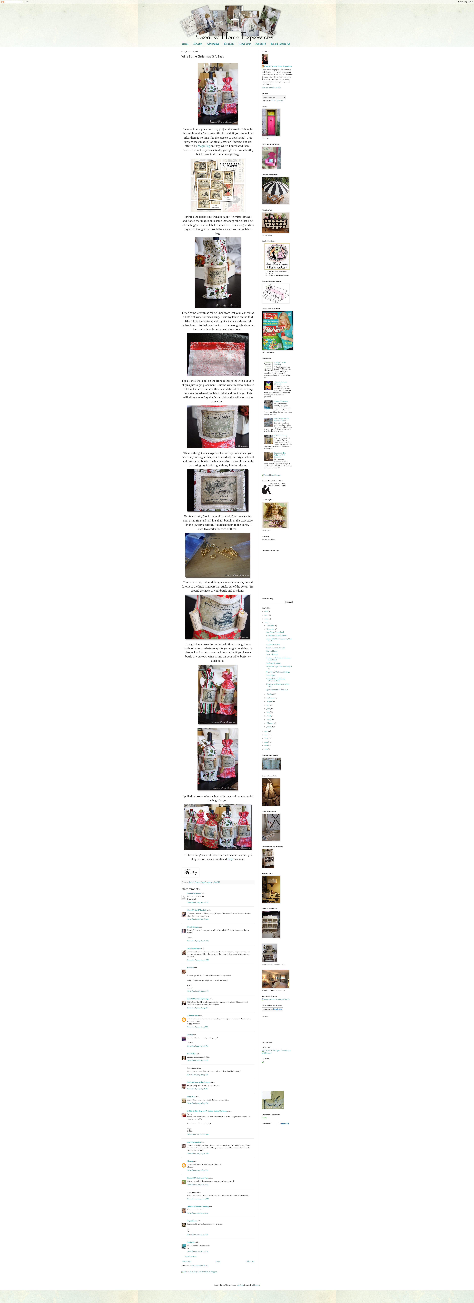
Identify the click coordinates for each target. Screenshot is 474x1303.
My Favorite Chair (273, 644)
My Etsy (197, 44)
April (269, 716)
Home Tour (245, 44)
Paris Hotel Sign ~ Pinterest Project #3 (279, 668)
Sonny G (190, 967)
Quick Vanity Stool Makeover (277, 690)
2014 (266, 619)
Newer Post (186, 1261)
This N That (191, 1054)
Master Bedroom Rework (275, 648)
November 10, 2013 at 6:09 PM (198, 1199)
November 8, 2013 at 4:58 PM (197, 1060)
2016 (266, 611)
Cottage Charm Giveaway (280, 363)
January (269, 727)
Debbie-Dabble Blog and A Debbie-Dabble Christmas (207, 1111)
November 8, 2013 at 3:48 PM (197, 1046)
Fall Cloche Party (280, 436)
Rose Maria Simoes (194, 893)
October (270, 694)
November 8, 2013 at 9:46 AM (198, 960)
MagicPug (204, 145)
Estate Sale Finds (272, 654)
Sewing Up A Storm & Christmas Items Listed (278, 659)
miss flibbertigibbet (194, 1142)
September (271, 698)
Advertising (213, 44)
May (268, 712)
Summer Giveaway (281, 401)
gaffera (240, 1285)
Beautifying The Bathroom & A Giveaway (280, 455)
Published (261, 44)
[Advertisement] (273, 1077)
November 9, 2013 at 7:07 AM (197, 1134)
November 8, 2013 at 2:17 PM (197, 1027)
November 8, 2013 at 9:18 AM (197, 919)
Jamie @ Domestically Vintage (198, 999)
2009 (266, 742)
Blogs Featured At (280, 44)
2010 (266, 738)
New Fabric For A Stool (275, 632)
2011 (266, 735)
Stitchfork (190, 1242)
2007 (266, 749)
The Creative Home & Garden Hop (277, 685)
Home (185, 44)
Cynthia (190, 1035)
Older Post (250, 1261)
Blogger (256, 1285)
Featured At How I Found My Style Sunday (279, 640)
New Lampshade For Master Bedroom (281, 419)
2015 (266, 615)
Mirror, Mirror (271, 651)
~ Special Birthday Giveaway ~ (280, 383)
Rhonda (190, 1161)
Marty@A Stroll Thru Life (196, 910)
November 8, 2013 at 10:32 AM (198, 991)
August (269, 701)
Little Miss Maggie (194, 948)
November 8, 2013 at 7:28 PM (197, 1089)
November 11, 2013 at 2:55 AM (197, 1213)
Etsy (230, 859)
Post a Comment (191, 1256)
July (268, 705)
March (269, 719)
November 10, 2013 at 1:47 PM (197, 1184)
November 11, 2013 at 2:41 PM (197, 1235)
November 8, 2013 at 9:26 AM (198, 941)
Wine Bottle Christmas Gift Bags (278, 672)
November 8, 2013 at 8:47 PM (197, 1103)
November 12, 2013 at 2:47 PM (197, 1251)
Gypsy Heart (191, 1221)
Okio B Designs (193, 927)
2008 (266, 745)
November (271, 629)
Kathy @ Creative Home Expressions (278, 66)
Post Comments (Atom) (199, 1265)
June (268, 709)
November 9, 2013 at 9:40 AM (197, 1153)
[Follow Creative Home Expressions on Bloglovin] (272, 1010)
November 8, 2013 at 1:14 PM (197, 1008)
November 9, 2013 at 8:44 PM (197, 1170)
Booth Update (271, 675)
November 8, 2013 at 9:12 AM (197, 902)
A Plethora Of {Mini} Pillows (276, 635)
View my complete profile (271, 87)
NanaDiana (191, 1097)
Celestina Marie (193, 1015)
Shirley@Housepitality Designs (198, 1082)
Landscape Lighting (273, 663)
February (270, 723)
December (271, 626)
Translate (279, 100)
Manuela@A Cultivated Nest (197, 1178)
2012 (266, 731)
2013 (266, 622)
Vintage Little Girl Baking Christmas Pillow (275, 680)
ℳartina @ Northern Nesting (198, 1207)
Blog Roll (229, 44)
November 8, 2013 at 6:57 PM (197, 1075)
